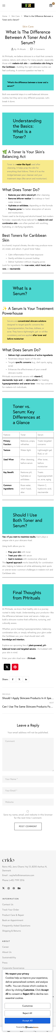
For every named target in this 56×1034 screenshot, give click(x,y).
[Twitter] (19, 679)
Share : (5, 679)
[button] (50, 5)
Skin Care (15, 16)
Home (4, 16)
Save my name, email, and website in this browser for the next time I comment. (28, 816)
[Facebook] (13, 679)
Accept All (27, 1020)
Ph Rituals (21, 49)
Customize (27, 1006)
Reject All (27, 1013)
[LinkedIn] (26, 679)
